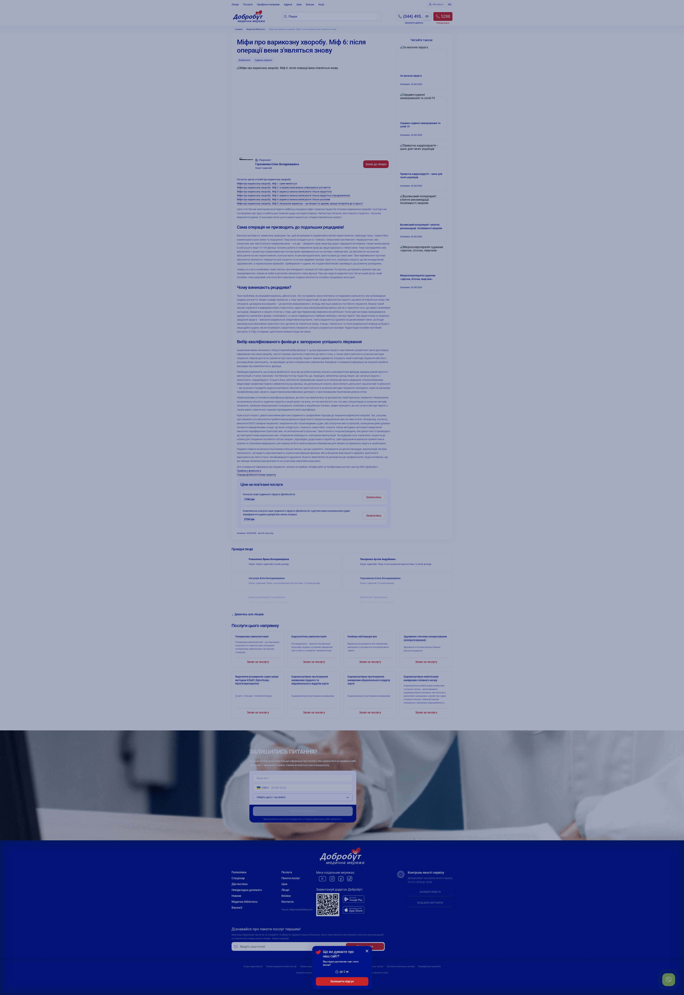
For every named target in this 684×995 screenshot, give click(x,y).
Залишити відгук (342, 981)
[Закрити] (367, 951)
